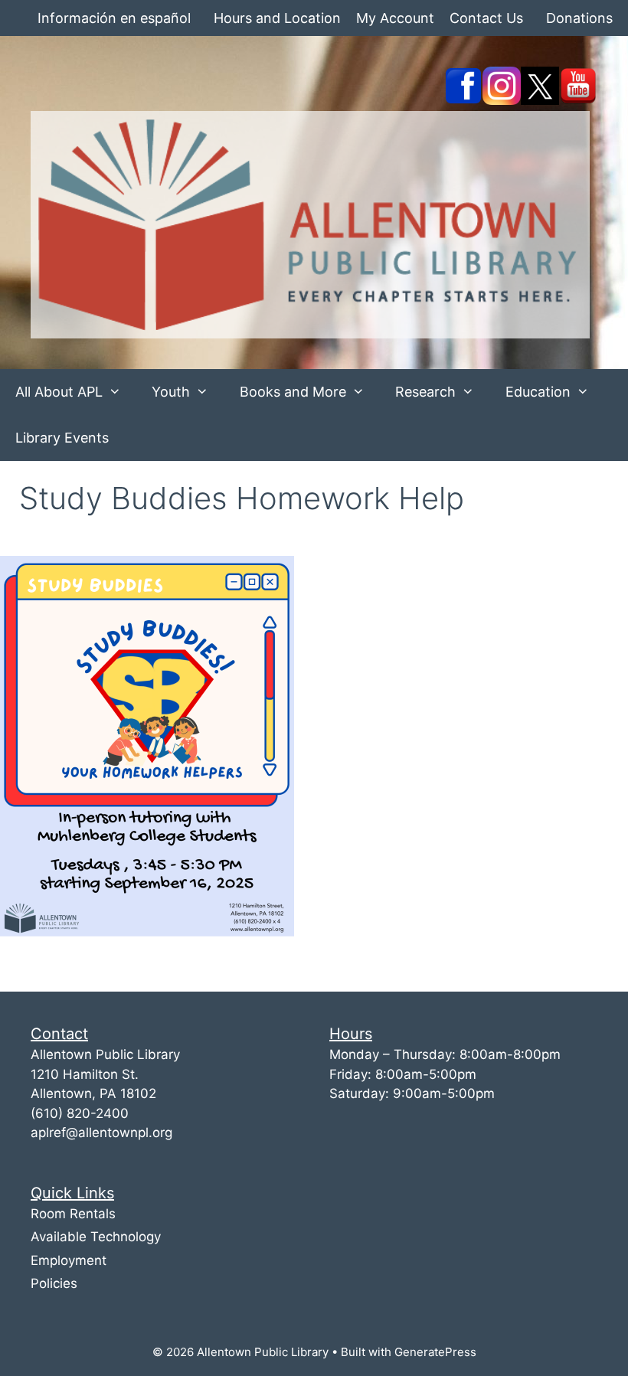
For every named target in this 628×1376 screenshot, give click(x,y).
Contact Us (486, 18)
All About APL (59, 392)
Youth (171, 392)
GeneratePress (435, 1352)
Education (538, 392)
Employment (68, 1260)
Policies (54, 1283)
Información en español (114, 18)
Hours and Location (277, 18)
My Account (395, 18)
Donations (579, 18)
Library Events (62, 438)
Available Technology (96, 1236)
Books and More (293, 392)
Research (425, 392)
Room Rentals (73, 1213)
